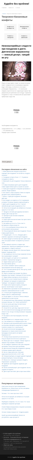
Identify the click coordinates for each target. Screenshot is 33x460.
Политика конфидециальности (12, 439)
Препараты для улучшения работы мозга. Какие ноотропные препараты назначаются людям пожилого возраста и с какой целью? (16, 325)
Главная (4, 7)
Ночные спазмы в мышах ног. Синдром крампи (15, 412)
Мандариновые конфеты (24, 27)
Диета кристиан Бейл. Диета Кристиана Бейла (17, 371)
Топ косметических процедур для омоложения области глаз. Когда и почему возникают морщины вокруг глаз (16, 311)
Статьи (18, 7)
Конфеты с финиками (24, 36)
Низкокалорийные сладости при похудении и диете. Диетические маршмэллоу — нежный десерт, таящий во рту (16, 51)
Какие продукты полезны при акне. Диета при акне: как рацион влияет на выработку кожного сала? (16, 240)
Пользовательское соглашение (19, 437)
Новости (11, 7)
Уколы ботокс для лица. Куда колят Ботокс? (16, 308)
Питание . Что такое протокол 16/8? (12, 393)
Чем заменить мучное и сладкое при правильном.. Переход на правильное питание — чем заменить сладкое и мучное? (16, 246)
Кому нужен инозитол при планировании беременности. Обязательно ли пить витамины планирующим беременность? (15, 388)
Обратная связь (8, 445)
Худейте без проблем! (16, 3)
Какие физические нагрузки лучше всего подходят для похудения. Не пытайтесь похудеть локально (16, 173)
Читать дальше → (7, 162)
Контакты (6, 437)
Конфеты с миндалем (10, 36)
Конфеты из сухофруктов (10, 27)
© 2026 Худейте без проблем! (12, 433)
